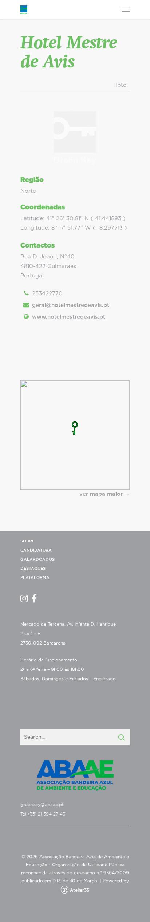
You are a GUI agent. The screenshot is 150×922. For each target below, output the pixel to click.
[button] (75, 428)
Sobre (27, 541)
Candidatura (36, 550)
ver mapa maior (101, 494)
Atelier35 (79, 890)
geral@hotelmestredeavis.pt (70, 305)
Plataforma (35, 578)
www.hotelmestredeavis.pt (68, 317)
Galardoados (37, 559)
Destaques (33, 569)
